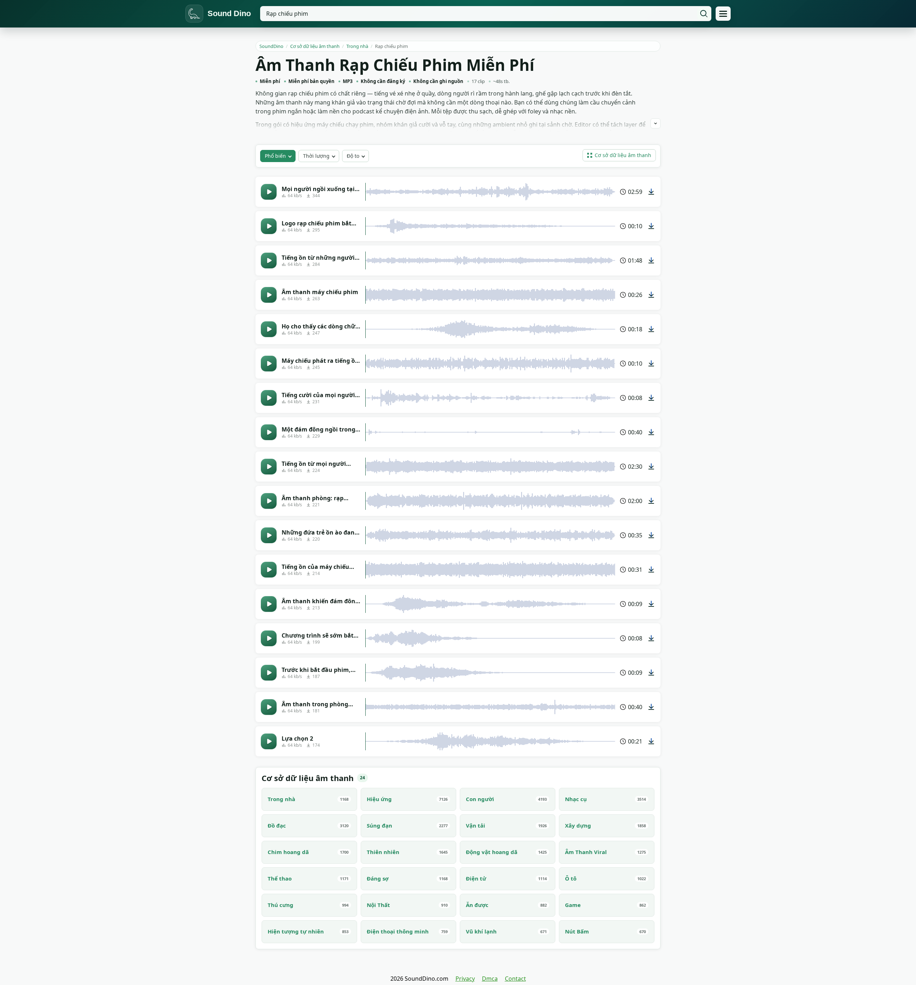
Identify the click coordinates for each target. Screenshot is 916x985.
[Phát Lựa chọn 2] (269, 741)
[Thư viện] (723, 13)
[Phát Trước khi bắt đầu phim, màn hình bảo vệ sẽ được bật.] (269, 673)
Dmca (490, 978)
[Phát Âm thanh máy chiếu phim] (269, 295)
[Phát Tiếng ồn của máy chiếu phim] (269, 569)
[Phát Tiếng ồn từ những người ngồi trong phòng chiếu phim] (269, 260)
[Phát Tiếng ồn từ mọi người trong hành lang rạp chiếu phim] (269, 466)
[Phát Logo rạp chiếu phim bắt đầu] (269, 226)
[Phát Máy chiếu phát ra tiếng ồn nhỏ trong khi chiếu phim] (269, 363)
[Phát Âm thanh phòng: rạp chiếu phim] (269, 501)
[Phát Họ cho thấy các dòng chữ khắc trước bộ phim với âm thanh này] (269, 329)
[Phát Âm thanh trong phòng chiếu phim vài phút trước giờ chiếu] (269, 707)
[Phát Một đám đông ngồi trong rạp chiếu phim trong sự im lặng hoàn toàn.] (269, 432)
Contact (515, 978)
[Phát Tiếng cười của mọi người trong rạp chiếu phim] (269, 398)
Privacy (465, 978)
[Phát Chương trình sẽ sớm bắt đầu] (269, 638)
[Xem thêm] (656, 123)
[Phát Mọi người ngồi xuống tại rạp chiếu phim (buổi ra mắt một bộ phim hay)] (269, 192)
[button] (619, 155)
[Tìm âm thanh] (703, 14)
